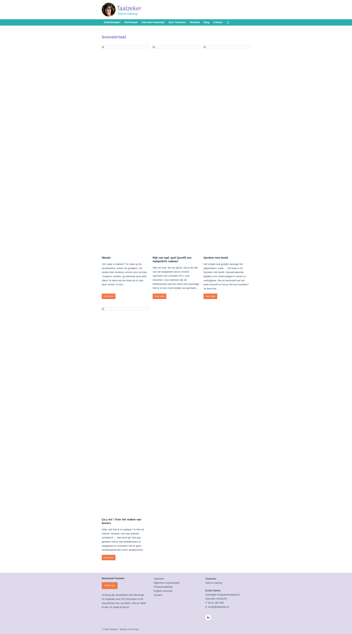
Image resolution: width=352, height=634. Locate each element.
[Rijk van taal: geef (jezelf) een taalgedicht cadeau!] (176, 149)
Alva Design (133, 629)
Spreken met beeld (216, 257)
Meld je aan (110, 585)
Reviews (195, 22)
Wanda (106, 257)
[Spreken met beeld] (227, 149)
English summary (163, 591)
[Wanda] (125, 149)
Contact (217, 22)
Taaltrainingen (112, 22)
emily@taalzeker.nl (218, 607)
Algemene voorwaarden (167, 582)
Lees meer (109, 297)
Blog (206, 22)
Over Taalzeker (177, 22)
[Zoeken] (228, 22)
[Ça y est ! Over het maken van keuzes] (125, 410)
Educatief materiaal (153, 22)
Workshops (131, 22)
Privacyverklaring (163, 586)
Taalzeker (159, 578)
